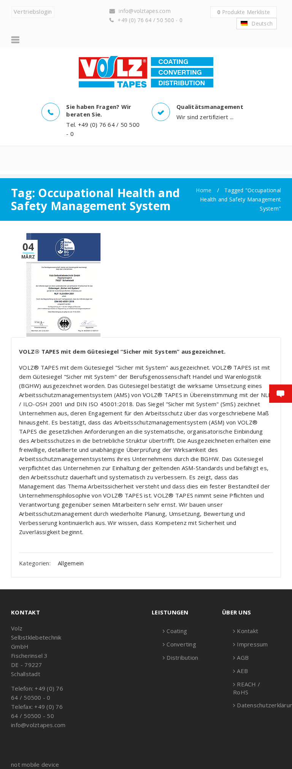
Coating (177, 631)
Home (203, 190)
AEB (242, 671)
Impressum (252, 644)
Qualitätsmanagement (209, 106)
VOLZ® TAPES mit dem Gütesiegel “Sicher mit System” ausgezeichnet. (122, 351)
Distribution (182, 657)
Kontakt (247, 631)
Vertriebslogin (33, 11)
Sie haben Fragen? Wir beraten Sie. (98, 110)
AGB (243, 657)
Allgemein (71, 563)
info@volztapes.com (145, 10)
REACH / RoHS (246, 688)
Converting (181, 644)
